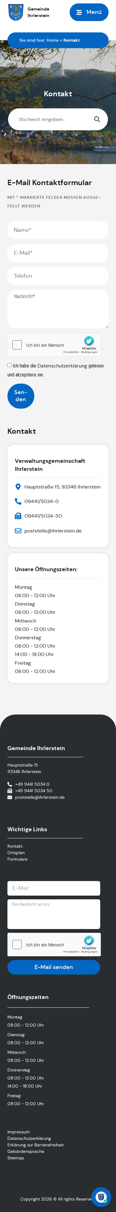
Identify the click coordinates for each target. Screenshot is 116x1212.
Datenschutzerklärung (62, 366)
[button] (89, 12)
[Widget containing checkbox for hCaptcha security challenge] (54, 345)
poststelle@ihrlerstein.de (40, 797)
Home (53, 40)
